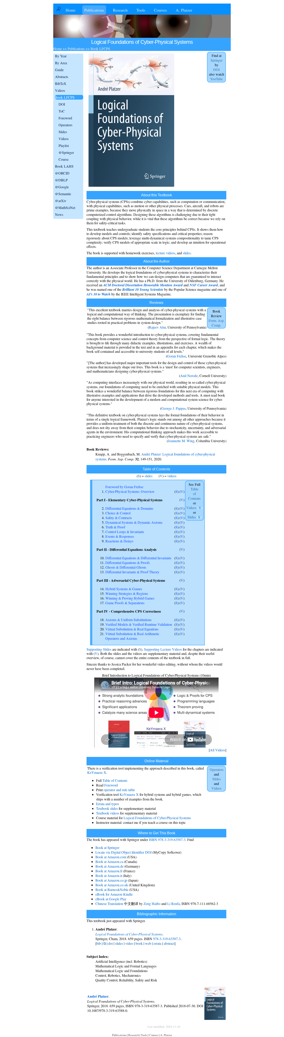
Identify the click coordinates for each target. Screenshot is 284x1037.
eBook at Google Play (110, 899)
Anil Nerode (189, 375)
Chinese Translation (109, 903)
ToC (62, 111)
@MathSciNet (65, 207)
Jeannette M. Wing (181, 440)
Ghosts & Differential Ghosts (125, 567)
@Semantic (63, 193)
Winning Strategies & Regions (126, 593)
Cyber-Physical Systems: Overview (130, 491)
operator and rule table (119, 789)
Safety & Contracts (118, 517)
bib (99, 943)
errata (157, 943)
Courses (160, 10)
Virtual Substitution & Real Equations (131, 629)
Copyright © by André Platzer (123, 1027)
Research (120, 10)
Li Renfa (173, 903)
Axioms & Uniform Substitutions (128, 619)
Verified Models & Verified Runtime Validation (138, 624)
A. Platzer (184, 10)
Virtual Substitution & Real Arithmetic (132, 633)
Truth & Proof (115, 527)
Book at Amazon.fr (108, 871)
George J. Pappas (173, 408)
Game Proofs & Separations (124, 602)
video (129, 943)
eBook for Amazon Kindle (114, 894)
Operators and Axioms (121, 638)
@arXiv (60, 200)
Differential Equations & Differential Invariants (138, 558)
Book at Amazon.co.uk (111, 885)
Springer (217, 60)
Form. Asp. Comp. (217, 322)
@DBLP (61, 180)
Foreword (65, 118)
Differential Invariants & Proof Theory (132, 572)
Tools (140, 10)
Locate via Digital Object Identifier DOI (123, 852)
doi (110, 943)
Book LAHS (64, 166)
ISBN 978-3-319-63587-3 (167, 839)
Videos (60, 90)
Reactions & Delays (119, 541)
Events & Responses (119, 536)
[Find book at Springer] (131, 186)
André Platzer (97, 996)
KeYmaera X (96, 772)
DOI (62, 104)
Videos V (194, 507)
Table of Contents (115, 780)
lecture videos (165, 253)
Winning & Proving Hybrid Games (129, 598)
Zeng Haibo (152, 903)
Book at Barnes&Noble (111, 889)
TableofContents (194, 494)
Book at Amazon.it (108, 875)
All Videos (217, 750)
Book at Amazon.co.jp (111, 880)
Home (70, 10)
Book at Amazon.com (110, 856)
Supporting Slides (99, 649)
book (139, 943)
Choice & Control (117, 513)
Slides (63, 131)
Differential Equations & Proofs (127, 562)
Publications (94, 10)
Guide (59, 69)
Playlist (64, 145)
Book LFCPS (65, 97)
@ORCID (62, 173)
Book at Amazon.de (109, 866)
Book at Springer (107, 847)
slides (187, 253)
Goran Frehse (176, 356)
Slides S (194, 517)
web (148, 943)
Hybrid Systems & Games (123, 588)
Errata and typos (107, 803)
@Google (62, 187)
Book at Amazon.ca (109, 861)
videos (171, 475)
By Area (61, 62)
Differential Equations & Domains (129, 508)
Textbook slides (107, 808)
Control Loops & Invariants (124, 531)
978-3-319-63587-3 (167, 938)
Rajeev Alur (157, 327)
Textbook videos (107, 813)
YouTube (216, 78)
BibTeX (60, 83)
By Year (61, 56)
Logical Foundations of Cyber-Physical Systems (157, 817)
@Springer (66, 152)
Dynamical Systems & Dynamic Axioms (133, 522)
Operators (65, 124)
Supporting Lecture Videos (163, 649)
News (59, 214)
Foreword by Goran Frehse (124, 486)
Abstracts (61, 76)
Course (64, 159)
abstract (169, 943)
